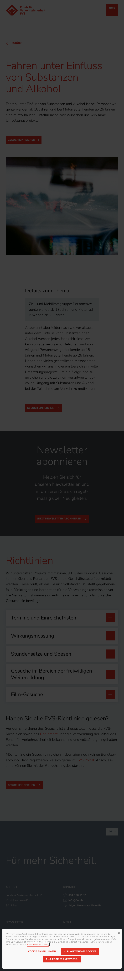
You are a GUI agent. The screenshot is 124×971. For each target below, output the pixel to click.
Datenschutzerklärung (38, 944)
